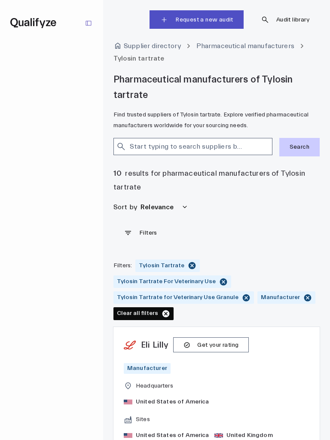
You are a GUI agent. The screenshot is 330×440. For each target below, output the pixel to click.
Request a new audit (204, 19)
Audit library (292, 19)
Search (299, 147)
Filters (148, 232)
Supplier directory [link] (152, 46)
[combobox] (185, 147)
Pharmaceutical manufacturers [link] (245, 46)
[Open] (268, 146)
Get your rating (217, 345)
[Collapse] (88, 23)
